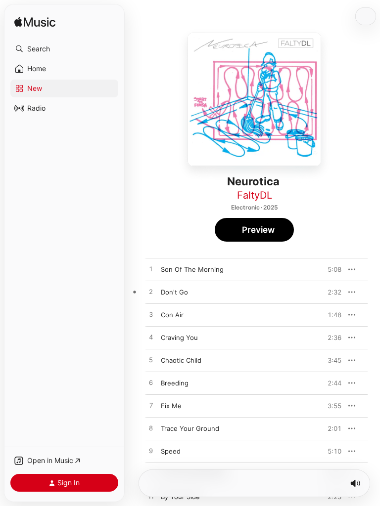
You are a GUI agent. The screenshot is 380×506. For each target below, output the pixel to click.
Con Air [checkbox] (172, 315)
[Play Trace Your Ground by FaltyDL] (151, 428)
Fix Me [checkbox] (171, 406)
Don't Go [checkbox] (174, 292)
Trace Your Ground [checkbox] (190, 428)
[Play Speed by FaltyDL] (151, 451)
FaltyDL (254, 195)
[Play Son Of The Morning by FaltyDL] (151, 269)
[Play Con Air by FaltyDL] (151, 314)
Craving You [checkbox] (179, 337)
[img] (34, 22)
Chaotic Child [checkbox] (181, 360)
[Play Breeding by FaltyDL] (151, 383)
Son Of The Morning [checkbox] (192, 269)
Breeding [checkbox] (175, 383)
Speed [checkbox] (171, 451)
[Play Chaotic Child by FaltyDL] (151, 360)
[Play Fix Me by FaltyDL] (151, 405)
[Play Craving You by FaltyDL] (151, 337)
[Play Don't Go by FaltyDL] (151, 292)
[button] (64, 49)
